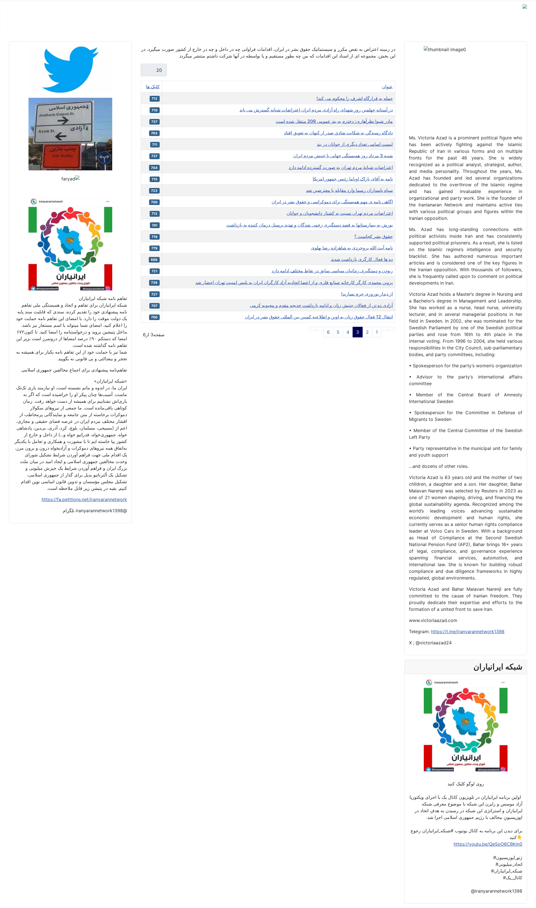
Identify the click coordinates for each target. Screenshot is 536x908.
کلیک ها (153, 86)
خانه (523, 28)
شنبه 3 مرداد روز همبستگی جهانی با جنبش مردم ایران (343, 155)
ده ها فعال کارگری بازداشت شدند (362, 259)
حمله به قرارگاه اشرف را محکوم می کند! (355, 98)
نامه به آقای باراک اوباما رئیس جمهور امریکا (353, 179)
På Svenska (364, 28)
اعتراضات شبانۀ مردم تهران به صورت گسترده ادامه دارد (341, 167)
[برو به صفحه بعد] (320, 329)
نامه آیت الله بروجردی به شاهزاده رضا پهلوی (352, 248)
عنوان (387, 86)
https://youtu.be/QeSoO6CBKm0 (488, 844)
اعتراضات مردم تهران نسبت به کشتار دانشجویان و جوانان (340, 213)
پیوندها (312, 28)
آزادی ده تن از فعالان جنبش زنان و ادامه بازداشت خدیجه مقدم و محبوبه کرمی (321, 305)
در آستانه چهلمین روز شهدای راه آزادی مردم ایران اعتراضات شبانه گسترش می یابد (316, 110)
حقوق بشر (420, 28)
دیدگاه (486, 28)
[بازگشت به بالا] (6, 901)
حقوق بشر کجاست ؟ (373, 236)
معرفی (505, 28)
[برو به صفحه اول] (391, 329)
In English (335, 28)
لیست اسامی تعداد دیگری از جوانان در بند (355, 144)
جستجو (293, 28)
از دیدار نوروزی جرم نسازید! (367, 294)
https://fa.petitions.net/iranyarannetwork (84, 499)
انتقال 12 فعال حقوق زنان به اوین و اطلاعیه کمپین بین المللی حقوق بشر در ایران (319, 317)
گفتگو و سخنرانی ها (455, 28)
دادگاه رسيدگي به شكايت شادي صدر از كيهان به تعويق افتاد (338, 132)
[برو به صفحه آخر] (313, 329)
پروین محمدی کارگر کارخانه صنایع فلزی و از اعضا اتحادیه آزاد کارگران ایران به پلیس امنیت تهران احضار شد (294, 282)
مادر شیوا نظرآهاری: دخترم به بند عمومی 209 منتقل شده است (334, 121)
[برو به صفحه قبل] (384, 329)
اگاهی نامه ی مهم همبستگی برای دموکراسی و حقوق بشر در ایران (332, 201)
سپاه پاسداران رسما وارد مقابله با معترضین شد (349, 190)
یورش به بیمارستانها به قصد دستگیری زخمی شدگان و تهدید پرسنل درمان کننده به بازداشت (309, 225)
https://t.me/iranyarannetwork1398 (467, 631)
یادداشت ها (393, 28)
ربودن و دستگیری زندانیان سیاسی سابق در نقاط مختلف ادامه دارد (332, 270)
